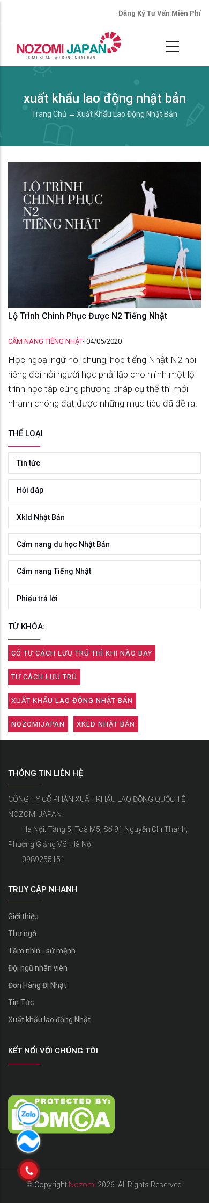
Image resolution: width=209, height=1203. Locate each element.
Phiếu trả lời (37, 598)
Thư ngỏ (22, 933)
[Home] (67, 46)
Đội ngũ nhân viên (38, 968)
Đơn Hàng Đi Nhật (37, 985)
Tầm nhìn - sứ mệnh (42, 950)
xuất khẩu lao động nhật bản (72, 700)
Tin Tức (21, 1002)
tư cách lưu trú (44, 677)
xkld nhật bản (106, 724)
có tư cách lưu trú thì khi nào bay (81, 653)
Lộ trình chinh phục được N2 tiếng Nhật (87, 316)
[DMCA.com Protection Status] (61, 1103)
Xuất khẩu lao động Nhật (49, 1019)
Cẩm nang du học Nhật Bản (63, 544)
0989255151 (43, 859)
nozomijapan (38, 724)
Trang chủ (49, 114)
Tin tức (28, 463)
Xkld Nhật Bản (41, 517)
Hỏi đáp (30, 490)
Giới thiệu (23, 916)
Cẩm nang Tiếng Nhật (45, 341)
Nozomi (82, 1184)
